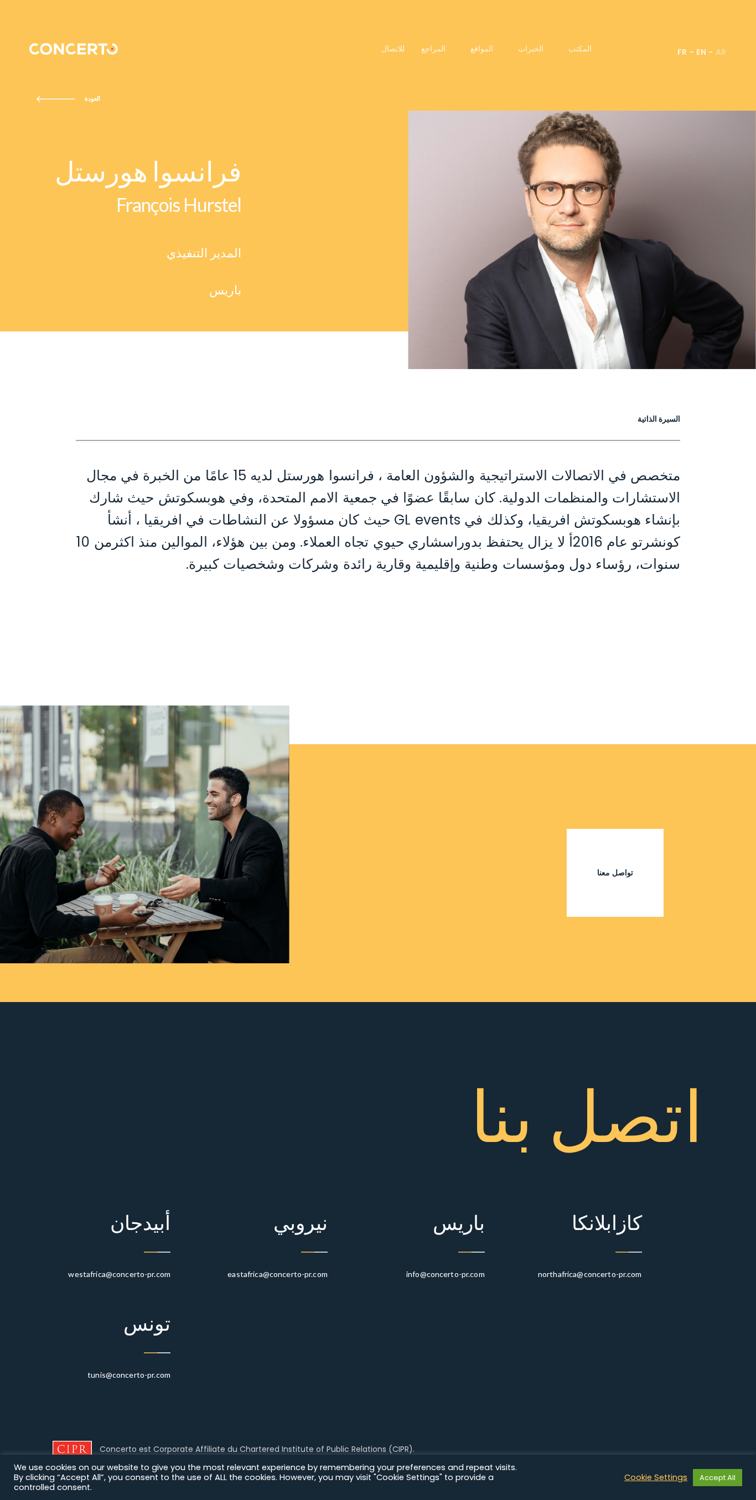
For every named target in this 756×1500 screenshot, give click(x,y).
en (701, 52)
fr (682, 52)
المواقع (481, 48)
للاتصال (393, 48)
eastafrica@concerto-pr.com (277, 1274)
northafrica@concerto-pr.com (590, 1274)
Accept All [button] (718, 1477)
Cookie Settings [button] (655, 1477)
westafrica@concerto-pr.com (119, 1274)
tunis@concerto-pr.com (128, 1374)
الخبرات (530, 48)
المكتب (580, 48)
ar (721, 52)
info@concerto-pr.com (445, 1274)
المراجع (433, 48)
